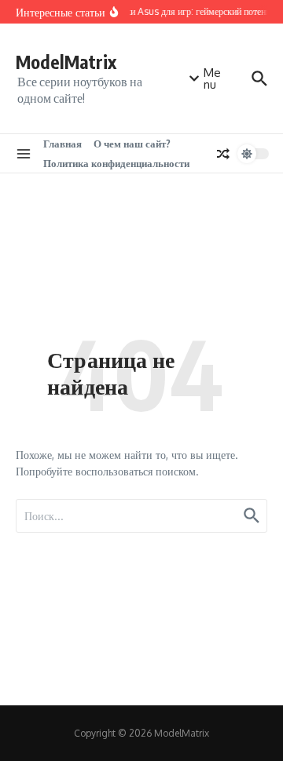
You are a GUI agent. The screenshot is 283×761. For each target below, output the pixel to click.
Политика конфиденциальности (116, 163)
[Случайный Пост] (223, 153)
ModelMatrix (66, 61)
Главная (62, 143)
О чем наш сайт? (132, 143)
